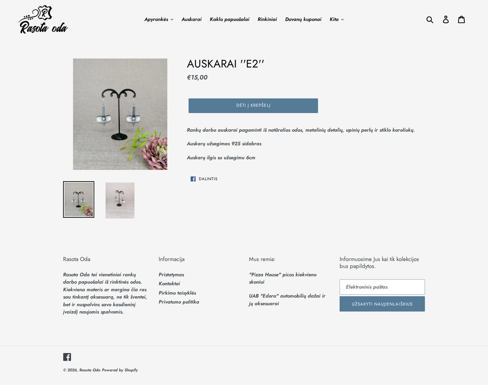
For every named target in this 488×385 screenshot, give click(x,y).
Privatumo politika (179, 302)
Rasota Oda (89, 370)
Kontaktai (169, 283)
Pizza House (265, 274)
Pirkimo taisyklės (177, 293)
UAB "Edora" (264, 296)
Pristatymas (171, 274)
